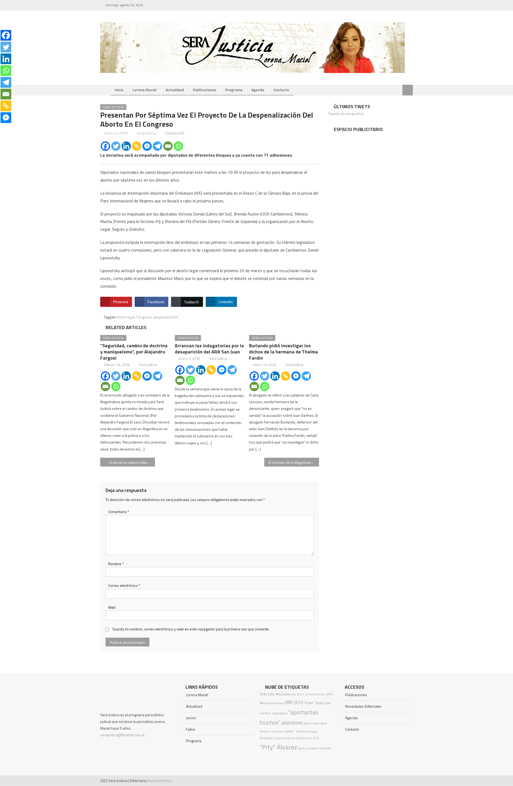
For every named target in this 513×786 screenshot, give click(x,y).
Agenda (257, 90)
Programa (233, 90)
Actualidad (175, 90)
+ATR (329, 694)
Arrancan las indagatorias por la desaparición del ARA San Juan (209, 348)
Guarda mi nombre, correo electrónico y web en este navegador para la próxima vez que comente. (191, 629)
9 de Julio (267, 694)
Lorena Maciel (145, 90)
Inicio (119, 90)
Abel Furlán (312, 723)
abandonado (276, 703)
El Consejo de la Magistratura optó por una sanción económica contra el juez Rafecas (294, 462)
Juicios (191, 717)
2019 (298, 702)
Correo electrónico (124, 585)
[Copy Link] (136, 146)
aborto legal (125, 317)
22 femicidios (314, 694)
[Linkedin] (126, 146)
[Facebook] (105, 146)
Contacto (281, 90)
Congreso (144, 317)
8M (289, 702)
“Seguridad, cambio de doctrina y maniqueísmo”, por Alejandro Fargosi (134, 351)
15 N (315, 738)
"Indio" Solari (314, 703)
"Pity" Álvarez (278, 747)
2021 (300, 694)
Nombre (116, 564)
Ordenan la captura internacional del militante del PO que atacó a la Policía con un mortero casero (132, 462)
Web (112, 607)
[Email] (168, 146)
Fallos (190, 729)
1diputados (279, 713)
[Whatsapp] (178, 146)
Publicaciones (204, 90)
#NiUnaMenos (285, 694)
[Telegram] (157, 146)
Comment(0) (174, 133)
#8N (263, 703)
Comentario (118, 511)
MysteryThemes (159, 780)
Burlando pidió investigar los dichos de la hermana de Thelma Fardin (283, 351)
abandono (292, 722)
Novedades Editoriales (363, 706)
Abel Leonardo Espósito (315, 748)
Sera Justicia (113, 107)
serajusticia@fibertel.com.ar (122, 735)
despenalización (165, 317)
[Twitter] (116, 146)
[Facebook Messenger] (147, 146)
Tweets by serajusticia (346, 113)
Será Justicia (146, 133)
